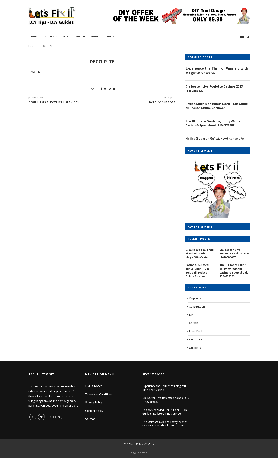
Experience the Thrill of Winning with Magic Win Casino (216, 70)
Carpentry (195, 298)
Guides (49, 36)
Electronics (195, 339)
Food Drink (196, 331)
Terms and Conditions (98, 394)
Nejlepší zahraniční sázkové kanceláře (214, 138)
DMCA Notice (93, 386)
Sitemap (90, 419)
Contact (111, 36)
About (95, 36)
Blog (66, 36)
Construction (197, 306)
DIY (191, 314)
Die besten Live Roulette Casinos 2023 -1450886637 (214, 88)
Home (35, 36)
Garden (193, 323)
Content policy (94, 410)
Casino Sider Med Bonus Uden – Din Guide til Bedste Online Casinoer (216, 106)
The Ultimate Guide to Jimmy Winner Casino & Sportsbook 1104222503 (213, 123)
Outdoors (195, 348)
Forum (80, 36)
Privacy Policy (93, 402)
